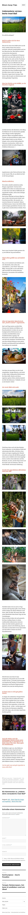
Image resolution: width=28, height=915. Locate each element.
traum (22, 782)
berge (5, 781)
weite (3, 783)
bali (3, 781)
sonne (17, 782)
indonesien (20, 781)
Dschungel (9, 781)
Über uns (4, 908)
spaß (20, 782)
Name (4, 838)
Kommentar (6, 817)
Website (4, 851)
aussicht (22, 779)
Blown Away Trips (9, 5)
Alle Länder (5, 901)
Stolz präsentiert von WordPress (18, 912)
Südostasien (16, 779)
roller (14, 782)
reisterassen (10, 782)
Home (4, 898)
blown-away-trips (8, 778)
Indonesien (10, 779)
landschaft (4, 782)
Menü (23, 4)
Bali (7, 779)
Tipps (3, 904)
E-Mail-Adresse (7, 844)
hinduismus (15, 781)
